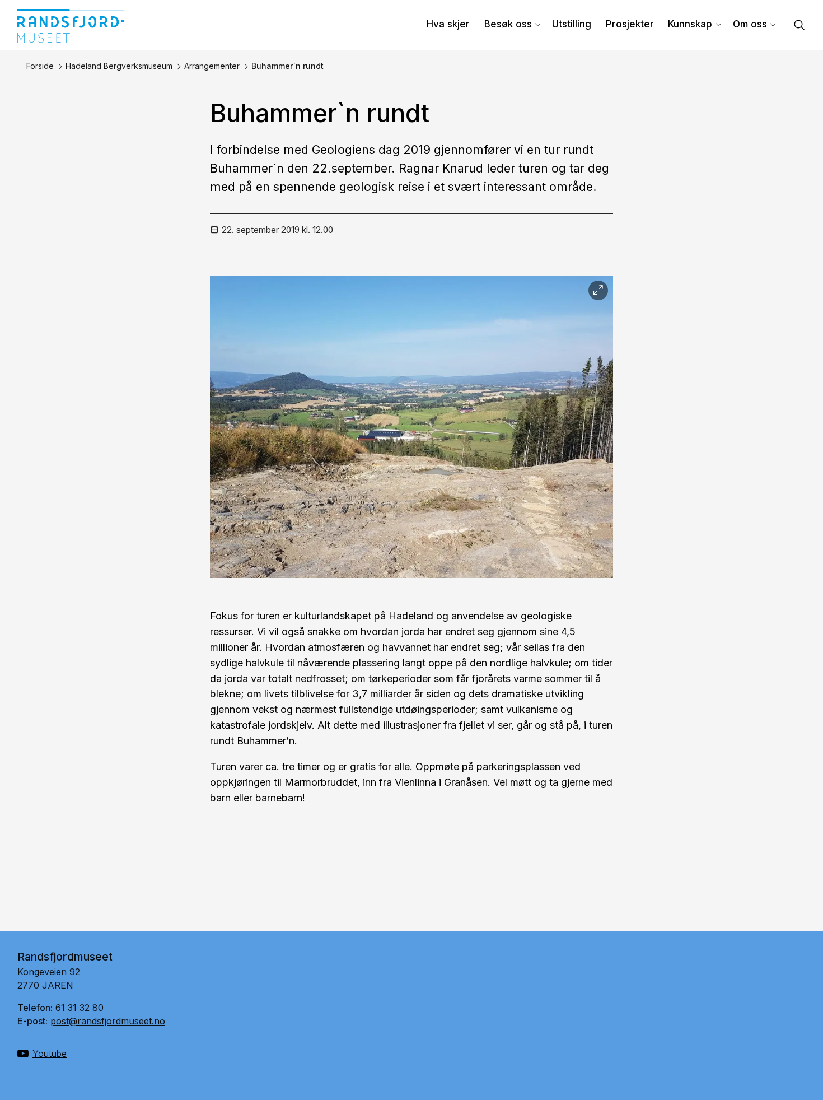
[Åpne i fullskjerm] (598, 290)
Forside (40, 66)
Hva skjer (448, 24)
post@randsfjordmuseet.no (107, 1021)
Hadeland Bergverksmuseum (119, 66)
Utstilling (571, 24)
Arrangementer (212, 66)
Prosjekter (630, 24)
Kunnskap (690, 24)
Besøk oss (508, 24)
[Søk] (799, 26)
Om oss (750, 24)
